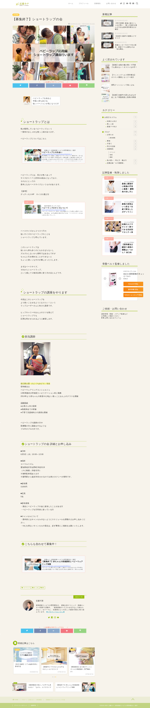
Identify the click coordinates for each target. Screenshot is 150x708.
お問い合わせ (111, 3)
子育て (121, 144)
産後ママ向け (121, 126)
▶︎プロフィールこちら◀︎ (55, 612)
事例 (121, 141)
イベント (112, 152)
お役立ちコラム (120, 117)
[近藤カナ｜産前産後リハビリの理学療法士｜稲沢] (22, 6)
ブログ (120, 132)
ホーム (70, 3)
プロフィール (84, 3)
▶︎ (111, 318)
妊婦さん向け (121, 121)
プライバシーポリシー (20, 705)
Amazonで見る (133, 284)
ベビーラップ (26, 587)
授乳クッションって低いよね (122, 85)
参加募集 (16, 14)
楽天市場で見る (133, 289)
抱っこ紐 (35, 587)
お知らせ (121, 134)
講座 (43, 587)
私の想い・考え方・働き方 (121, 160)
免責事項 (33, 705)
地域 (111, 155)
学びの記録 (121, 146)
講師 (111, 157)
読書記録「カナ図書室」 (121, 163)
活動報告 (97, 3)
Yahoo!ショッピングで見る (133, 295)
